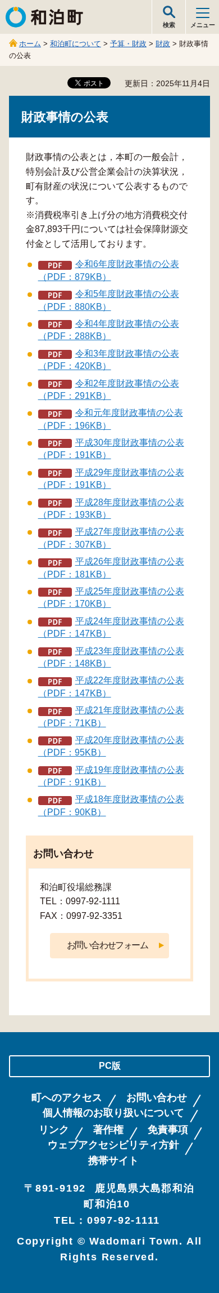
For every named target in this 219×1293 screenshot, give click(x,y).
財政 (163, 43)
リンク (54, 1130)
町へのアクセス (66, 1097)
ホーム (30, 43)
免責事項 (168, 1130)
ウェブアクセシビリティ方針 (113, 1145)
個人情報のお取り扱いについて (113, 1113)
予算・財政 (128, 43)
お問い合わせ (156, 1097)
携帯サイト (113, 1161)
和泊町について (75, 43)
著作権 (108, 1130)
